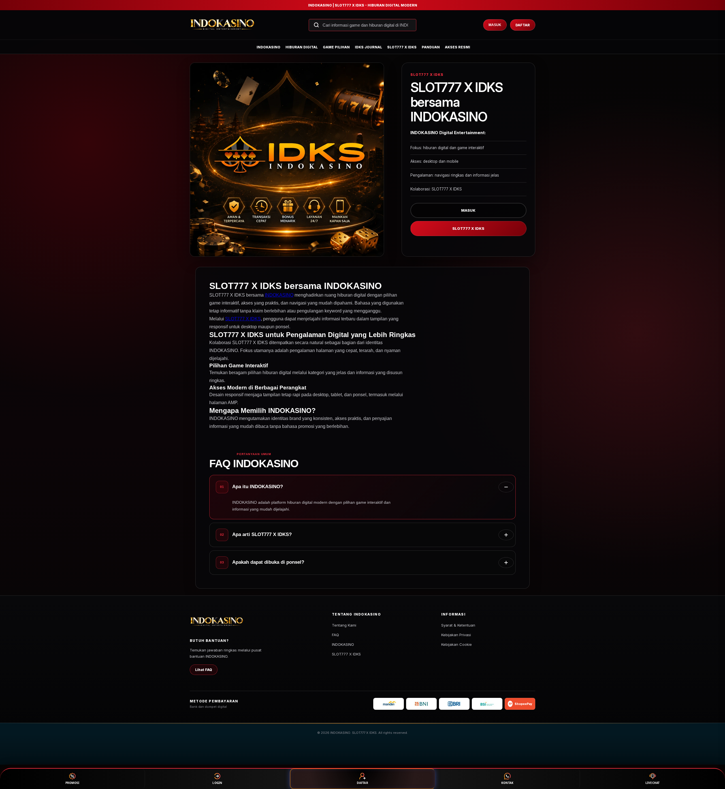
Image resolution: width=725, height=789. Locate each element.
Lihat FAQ (203, 670)
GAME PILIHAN (336, 47)
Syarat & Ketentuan (458, 625)
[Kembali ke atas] (712, 760)
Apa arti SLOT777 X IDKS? (262, 534)
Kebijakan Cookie (456, 644)
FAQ (335, 635)
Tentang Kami (344, 625)
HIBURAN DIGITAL (301, 47)
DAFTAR (362, 783)
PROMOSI (72, 783)
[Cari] (316, 25)
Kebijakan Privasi (456, 635)
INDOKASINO (268, 47)
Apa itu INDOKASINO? (257, 486)
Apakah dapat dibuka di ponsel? (268, 562)
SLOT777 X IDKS (402, 47)
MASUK (468, 210)
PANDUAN (431, 47)
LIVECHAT (652, 783)
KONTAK (507, 783)
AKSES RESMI (457, 47)
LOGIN (217, 783)
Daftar (522, 25)
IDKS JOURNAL (368, 47)
